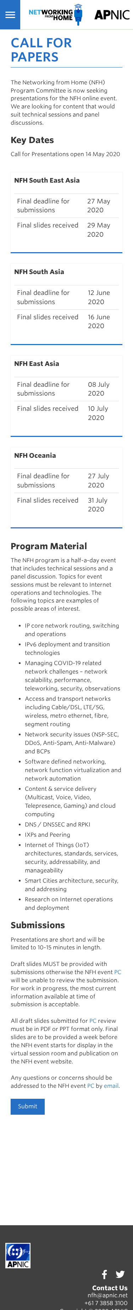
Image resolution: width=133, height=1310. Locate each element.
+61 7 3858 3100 (106, 1303)
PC (117, 972)
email (111, 1086)
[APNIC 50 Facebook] (104, 1274)
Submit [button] (27, 1106)
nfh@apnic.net (108, 1295)
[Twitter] (120, 1274)
